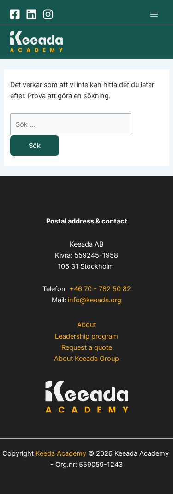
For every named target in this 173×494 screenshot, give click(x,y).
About (86, 325)
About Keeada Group (86, 358)
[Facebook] (14, 14)
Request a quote (86, 347)
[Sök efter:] (70, 124)
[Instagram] (48, 14)
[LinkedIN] (31, 14)
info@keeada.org (94, 300)
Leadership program (86, 336)
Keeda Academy (61, 453)
